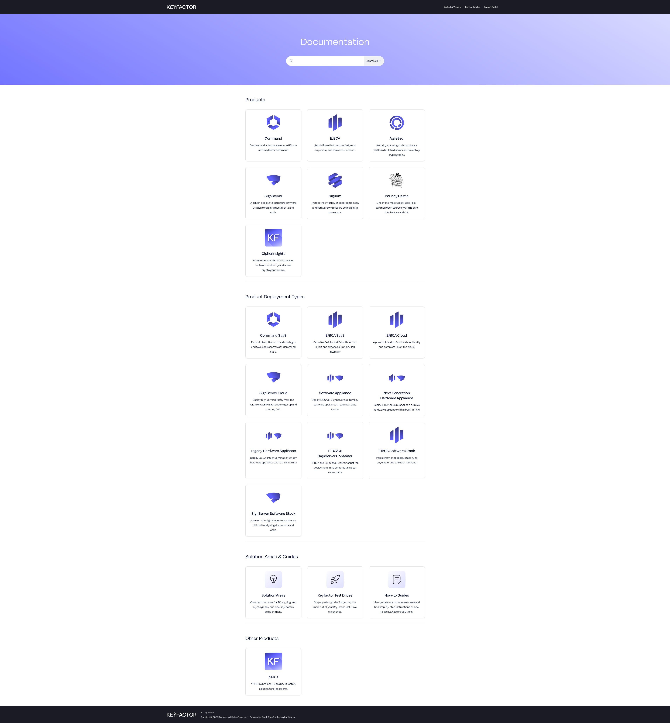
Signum (335, 195)
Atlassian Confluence (285, 716)
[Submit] (291, 61)
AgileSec (397, 138)
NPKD (273, 676)
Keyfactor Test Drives (335, 595)
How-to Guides (396, 595)
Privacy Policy (207, 712)
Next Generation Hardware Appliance (396, 395)
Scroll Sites (267, 716)
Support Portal (491, 6)
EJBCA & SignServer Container (335, 453)
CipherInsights (273, 253)
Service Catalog (472, 6)
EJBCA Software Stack (397, 450)
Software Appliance (335, 392)
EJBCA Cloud (396, 335)
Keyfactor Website (453, 6)
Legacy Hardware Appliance (273, 450)
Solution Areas (273, 595)
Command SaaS (273, 335)
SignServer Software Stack (273, 513)
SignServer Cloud (273, 392)
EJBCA (335, 138)
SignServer (273, 195)
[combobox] (325, 61)
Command (273, 138)
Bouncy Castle (396, 195)
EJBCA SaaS (335, 335)
